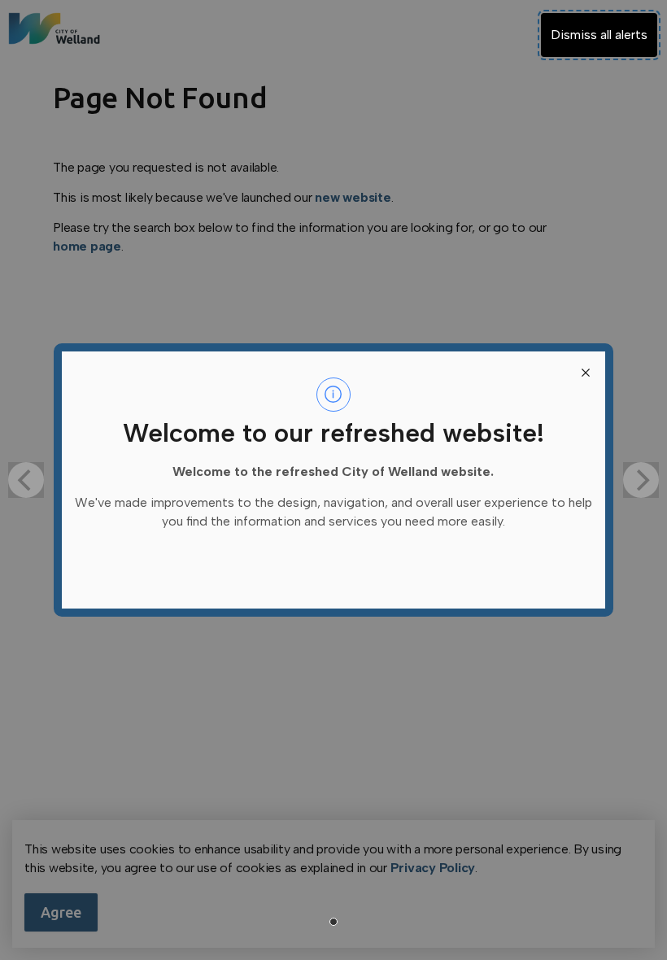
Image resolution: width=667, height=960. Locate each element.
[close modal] (585, 371)
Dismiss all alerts (599, 34)
